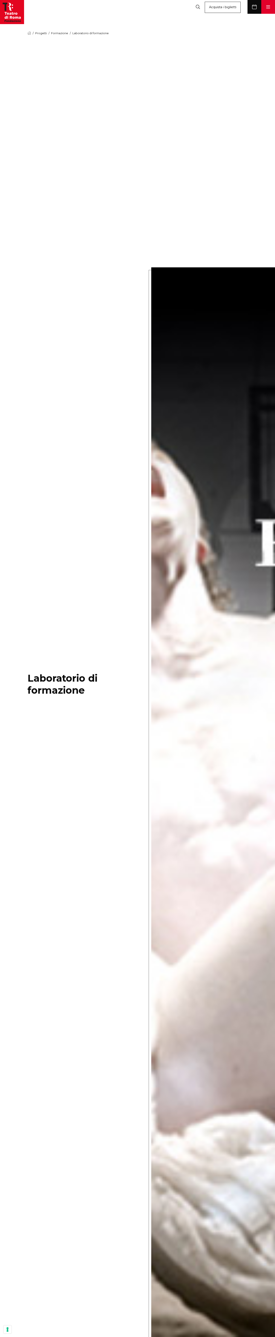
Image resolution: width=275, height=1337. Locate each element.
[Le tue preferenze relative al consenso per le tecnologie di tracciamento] (7, 1329)
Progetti (41, 33)
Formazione (59, 33)
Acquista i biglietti (222, 7)
